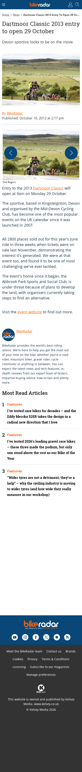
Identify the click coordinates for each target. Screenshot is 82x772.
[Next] (71, 152)
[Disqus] (41, 561)
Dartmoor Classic (48, 188)
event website (29, 311)
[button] (41, 156)
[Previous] (10, 152)
